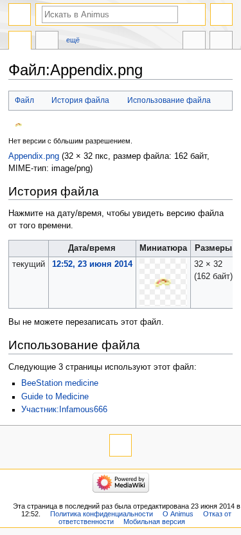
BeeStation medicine (59, 383)
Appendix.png (33, 156)
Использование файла (169, 100)
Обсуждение (47, 42)
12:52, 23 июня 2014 (92, 264)
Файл (24, 100)
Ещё (73, 40)
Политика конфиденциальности (101, 514)
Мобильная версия (154, 521)
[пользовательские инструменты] (221, 14)
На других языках (194, 42)
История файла (80, 100)
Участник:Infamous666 (64, 409)
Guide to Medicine (55, 396)
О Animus (178, 514)
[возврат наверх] (120, 445)
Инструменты (221, 42)
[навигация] (19, 14)
